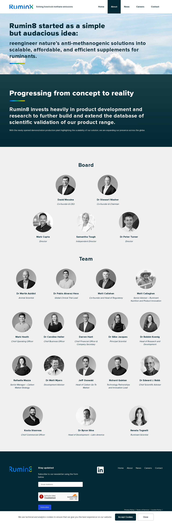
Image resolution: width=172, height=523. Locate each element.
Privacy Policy (129, 510)
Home (121, 468)
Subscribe (44, 507)
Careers (148, 468)
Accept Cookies (125, 517)
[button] (118, 6)
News (138, 468)
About (130, 468)
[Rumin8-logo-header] (21, 7)
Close (145, 517)
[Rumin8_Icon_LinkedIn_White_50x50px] (100, 469)
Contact (159, 468)
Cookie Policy (156, 510)
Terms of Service (142, 510)
